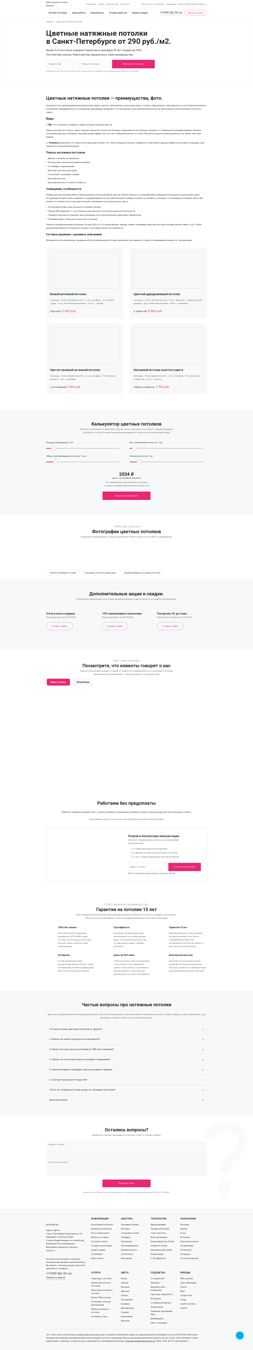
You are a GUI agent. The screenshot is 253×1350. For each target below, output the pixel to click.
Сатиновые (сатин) (130, 1233)
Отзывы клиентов (118, 13)
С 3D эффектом (158, 1258)
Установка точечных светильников (101, 1303)
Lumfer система (187, 1304)
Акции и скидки (140, 13)
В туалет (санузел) (189, 1258)
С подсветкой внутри (161, 1303)
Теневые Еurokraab (160, 1229)
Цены (101, 4)
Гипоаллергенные (129, 1246)
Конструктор (112, 4)
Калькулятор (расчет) (101, 1229)
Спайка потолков (159, 1246)
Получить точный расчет (126, 496)
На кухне (184, 1225)
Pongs (183, 1300)
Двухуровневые (158, 1225)
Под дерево (127, 1300)
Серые (124, 1295)
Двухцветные (127, 1308)
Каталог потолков (58, 13)
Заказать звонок (195, 13)
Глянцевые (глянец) (130, 1225)
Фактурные (126, 1242)
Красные (125, 1287)
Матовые (125, 1229)
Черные (124, 1283)
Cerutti (183, 1308)
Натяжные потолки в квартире (100, 573)
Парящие (155, 1283)
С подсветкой (157, 1279)
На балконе (186, 1250)
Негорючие (126, 1258)
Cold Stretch (127, 1254)
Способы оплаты (99, 1242)
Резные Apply (157, 1254)
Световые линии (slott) (161, 1294)
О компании (91, 4)
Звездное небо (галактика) (158, 1288)
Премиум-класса (129, 1250)
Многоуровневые (159, 1237)
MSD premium (186, 1279)
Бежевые (125, 1304)
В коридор (185, 1254)
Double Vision (157, 1307)
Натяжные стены (99, 1317)
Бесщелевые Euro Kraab (162, 1242)
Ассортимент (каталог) (102, 1225)
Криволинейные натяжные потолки (142, 573)
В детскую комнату (189, 1242)
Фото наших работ (100, 1233)
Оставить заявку (59, 626)
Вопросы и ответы (100, 1237)
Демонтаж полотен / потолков (101, 1284)
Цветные (125, 1291)
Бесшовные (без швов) (161, 1250)
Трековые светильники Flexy (161, 1312)
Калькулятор (97, 13)
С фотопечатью (158, 1233)
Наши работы (79, 13)
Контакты (125, 4)
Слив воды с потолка (101, 1279)
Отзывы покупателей (101, 1246)
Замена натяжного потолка (100, 1310)
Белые (124, 1279)
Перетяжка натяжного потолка (102, 1291)
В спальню (185, 1237)
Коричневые (127, 1317)
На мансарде (186, 1246)
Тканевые (125, 1237)
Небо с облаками (159, 1323)
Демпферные (157, 1319)
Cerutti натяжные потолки (63, 573)
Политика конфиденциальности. (140, 1341)
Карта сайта (97, 1258)
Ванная (183, 1229)
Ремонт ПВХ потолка (101, 1298)
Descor (183, 1287)
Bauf (182, 1291)
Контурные (156, 1299)
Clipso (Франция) (188, 1283)
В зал (182, 1233)
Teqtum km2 (186, 1295)
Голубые (125, 1312)
